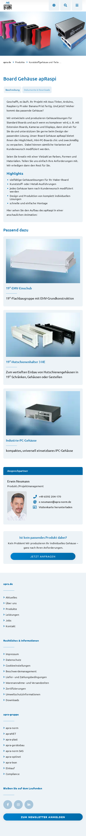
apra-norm (12, 728)
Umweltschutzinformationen (23, 694)
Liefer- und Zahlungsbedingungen (26, 677)
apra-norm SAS (14, 751)
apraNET (11, 733)
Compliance (13, 774)
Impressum (12, 654)
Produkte (20, 62)
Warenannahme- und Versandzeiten (27, 682)
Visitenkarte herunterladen (55, 507)
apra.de (7, 62)
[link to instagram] (18, 804)
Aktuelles (11, 597)
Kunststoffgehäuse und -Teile (44, 62)
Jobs (8, 620)
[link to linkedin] (28, 804)
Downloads (12, 700)
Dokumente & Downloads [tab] (37, 89)
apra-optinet (13, 756)
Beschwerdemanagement (21, 671)
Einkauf (10, 768)
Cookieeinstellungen (18, 665)
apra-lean (11, 762)
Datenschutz (13, 659)
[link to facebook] (7, 804)
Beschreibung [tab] (13, 89)
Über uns (11, 603)
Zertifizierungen (16, 688)
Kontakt (10, 626)
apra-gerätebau (15, 745)
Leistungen (12, 614)
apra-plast (12, 739)
